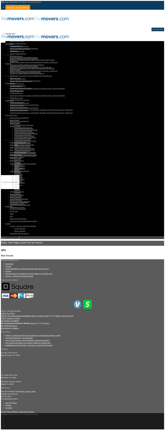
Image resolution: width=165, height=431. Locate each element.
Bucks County (14, 124)
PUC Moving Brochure (9, 326)
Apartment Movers (16, 56)
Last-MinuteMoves (16, 93)
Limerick (17, 187)
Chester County (15, 123)
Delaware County (16, 158)
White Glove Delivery (17, 105)
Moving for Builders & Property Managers (24, 59)
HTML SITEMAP (12, 412)
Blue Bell (17, 169)
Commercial (9, 100)
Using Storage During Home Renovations (24, 66)
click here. (33, 323)
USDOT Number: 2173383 (10, 318)
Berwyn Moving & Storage (23, 128)
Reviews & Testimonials (18, 209)
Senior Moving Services (18, 86)
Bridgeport (18, 172)
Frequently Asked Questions (19, 233)
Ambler (16, 167)
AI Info (3, 412)
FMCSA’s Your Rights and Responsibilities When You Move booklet (25, 316)
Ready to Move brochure (64, 316)
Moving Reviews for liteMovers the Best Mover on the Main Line (28, 274)
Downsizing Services (17, 84)
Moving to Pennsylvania (18, 219)
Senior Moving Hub (16, 98)
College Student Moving (18, 44)
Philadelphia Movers (17, 192)
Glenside (17, 160)
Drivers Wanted (19, 166)
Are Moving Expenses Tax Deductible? (19, 338)
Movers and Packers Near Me (20, 201)
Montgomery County (17, 157)
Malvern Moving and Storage (24, 145)
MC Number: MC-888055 (10, 321)
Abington (17, 162)
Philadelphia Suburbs (17, 207)
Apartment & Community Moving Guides (23, 155)
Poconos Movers (15, 194)
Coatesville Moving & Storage (24, 133)
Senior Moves (10, 83)
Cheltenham (18, 174)
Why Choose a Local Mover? (19, 121)
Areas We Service (11, 115)
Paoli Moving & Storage (22, 147)
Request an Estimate (18, 7)
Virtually (8, 405)
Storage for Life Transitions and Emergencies (25, 81)
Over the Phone (11, 403)
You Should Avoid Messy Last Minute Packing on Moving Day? (28, 343)
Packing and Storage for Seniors (21, 88)
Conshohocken (19, 179)
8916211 (47, 323)
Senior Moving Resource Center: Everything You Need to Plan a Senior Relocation (37, 89)
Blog (11, 150)
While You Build (15, 78)
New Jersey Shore (16, 197)
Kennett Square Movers (22, 142)
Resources (10, 140)
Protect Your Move (8, 313)
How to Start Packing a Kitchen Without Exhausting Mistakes (27, 340)
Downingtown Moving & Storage (25, 137)
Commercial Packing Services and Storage (24, 105)
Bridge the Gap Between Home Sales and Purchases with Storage (32, 60)
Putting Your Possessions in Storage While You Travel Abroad (31, 76)
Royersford (18, 182)
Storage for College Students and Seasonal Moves (27, 73)
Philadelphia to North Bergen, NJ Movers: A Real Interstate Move (29, 345)
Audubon (17, 189)
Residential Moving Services (19, 46)
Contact (9, 161)
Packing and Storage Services (20, 49)
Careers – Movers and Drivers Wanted (23, 226)
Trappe (16, 184)
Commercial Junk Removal (18, 110)
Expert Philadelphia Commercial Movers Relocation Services (27, 269)
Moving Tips (14, 145)
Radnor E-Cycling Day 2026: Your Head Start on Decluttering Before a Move (32, 335)
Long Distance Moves (26, 412)
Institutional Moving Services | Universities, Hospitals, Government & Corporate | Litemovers (41, 110)
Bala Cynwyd (18, 165)
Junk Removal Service (17, 41)
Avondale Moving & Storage (23, 125)
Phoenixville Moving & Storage (24, 150)
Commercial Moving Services (19, 100)
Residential (9, 44)
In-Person (8, 408)
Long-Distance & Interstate (19, 199)
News (12, 147)
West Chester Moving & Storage (25, 152)
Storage (8, 55)
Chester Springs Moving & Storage (26, 130)
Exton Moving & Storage (22, 140)
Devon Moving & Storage (22, 135)
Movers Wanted (19, 231)
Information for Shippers (10, 328)
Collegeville (18, 177)
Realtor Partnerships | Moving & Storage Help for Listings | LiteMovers (34, 62)
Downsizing (14, 61)
